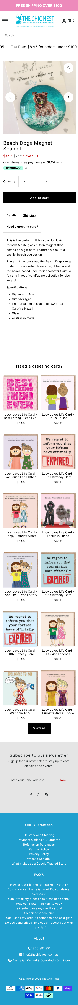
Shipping (29, 215)
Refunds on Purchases (39, 844)
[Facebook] (31, 795)
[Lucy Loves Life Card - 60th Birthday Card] (58, 452)
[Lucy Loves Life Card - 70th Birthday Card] (58, 570)
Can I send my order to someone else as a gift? (39, 918)
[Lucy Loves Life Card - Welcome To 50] (20, 688)
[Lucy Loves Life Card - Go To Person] (58, 393)
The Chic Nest (50, 978)
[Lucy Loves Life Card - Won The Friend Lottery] (20, 570)
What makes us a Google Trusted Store (39, 863)
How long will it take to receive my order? (39, 884)
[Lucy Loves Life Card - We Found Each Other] (20, 452)
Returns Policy (39, 849)
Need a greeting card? (22, 226)
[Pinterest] (38, 795)
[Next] (68, 97)
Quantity (9, 181)
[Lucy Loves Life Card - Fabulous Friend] (58, 510)
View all (39, 728)
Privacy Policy (39, 854)
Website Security (39, 858)
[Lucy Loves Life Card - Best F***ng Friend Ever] (20, 393)
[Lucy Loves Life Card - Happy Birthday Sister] (20, 510)
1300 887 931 (40, 948)
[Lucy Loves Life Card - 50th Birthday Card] (20, 629)
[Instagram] (46, 795)
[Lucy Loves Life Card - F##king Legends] (58, 629)
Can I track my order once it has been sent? (39, 899)
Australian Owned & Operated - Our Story (41, 960)
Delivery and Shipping (39, 835)
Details (11, 215)
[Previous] (10, 97)
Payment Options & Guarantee (39, 839)
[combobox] (39, 35)
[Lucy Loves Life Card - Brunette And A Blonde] (58, 688)
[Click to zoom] (68, 68)
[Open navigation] (5, 20)
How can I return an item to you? (39, 903)
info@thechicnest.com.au (41, 954)
